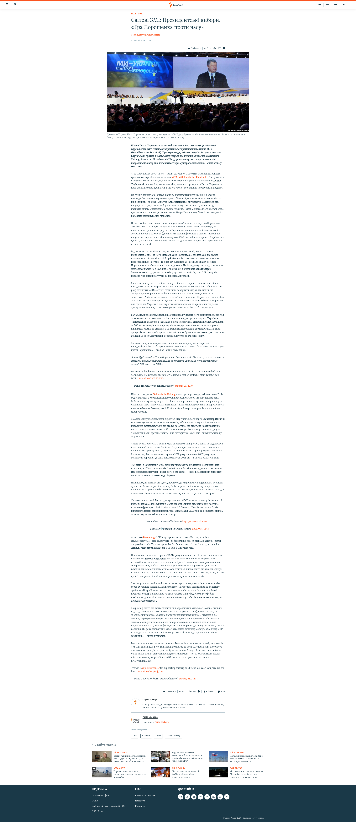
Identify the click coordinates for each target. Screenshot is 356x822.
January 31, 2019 (200, 529)
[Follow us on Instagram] (207, 797)
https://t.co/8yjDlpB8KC (195, 522)
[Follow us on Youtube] (193, 797)
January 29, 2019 (184, 386)
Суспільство (236, 768)
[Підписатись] (226, 797)
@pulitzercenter (151, 668)
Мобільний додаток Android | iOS (108, 806)
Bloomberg (149, 537)
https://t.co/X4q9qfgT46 (150, 671)
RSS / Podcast (98, 811)
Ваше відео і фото (100, 796)
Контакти (140, 806)
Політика (137, 14)
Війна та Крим (120, 753)
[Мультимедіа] (335, 5)
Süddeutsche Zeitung (164, 394)
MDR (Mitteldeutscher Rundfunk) (189, 177)
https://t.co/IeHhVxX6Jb (151, 378)
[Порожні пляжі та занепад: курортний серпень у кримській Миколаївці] (102, 772)
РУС (320, 5)
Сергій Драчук (138, 35)
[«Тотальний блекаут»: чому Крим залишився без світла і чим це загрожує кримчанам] (218, 756)
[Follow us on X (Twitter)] (187, 797)
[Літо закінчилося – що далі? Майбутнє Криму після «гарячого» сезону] (160, 772)
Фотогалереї (119, 768)
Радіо (95, 801)
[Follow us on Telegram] (200, 797)
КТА (327, 5)
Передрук (140, 801)
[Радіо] (344, 5)
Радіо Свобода (153, 35)
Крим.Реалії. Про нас (145, 796)
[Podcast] (220, 797)
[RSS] (213, 797)
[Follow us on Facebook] (180, 797)
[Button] (194, 48)
